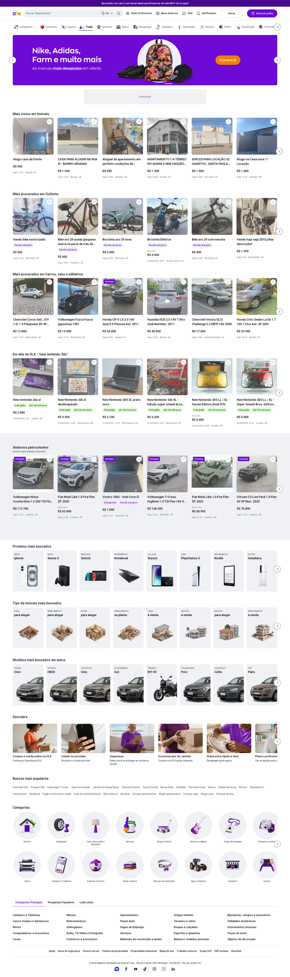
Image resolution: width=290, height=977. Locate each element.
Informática (271, 26)
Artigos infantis (183, 915)
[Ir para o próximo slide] (279, 151)
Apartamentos (129, 915)
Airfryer (243, 787)
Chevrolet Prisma (131, 787)
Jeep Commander (80, 787)
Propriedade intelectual (144, 951)
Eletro (227, 26)
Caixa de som (20, 794)
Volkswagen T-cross (57, 787)
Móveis (209, 26)
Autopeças (145, 26)
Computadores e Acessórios (31, 933)
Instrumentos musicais (242, 927)
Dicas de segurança (69, 951)
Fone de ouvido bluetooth (87, 794)
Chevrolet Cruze (197, 787)
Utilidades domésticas (242, 921)
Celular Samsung (227, 787)
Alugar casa (207, 794)
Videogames (74, 927)
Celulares (167, 26)
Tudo (89, 27)
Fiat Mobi (181, 787)
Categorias (25, 26)
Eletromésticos (76, 921)
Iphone (211, 787)
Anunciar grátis (264, 13)
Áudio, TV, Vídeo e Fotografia (84, 933)
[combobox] (73, 13)
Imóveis (107, 26)
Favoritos (51, 26)
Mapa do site (167, 951)
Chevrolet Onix (20, 787)
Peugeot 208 (37, 787)
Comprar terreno (225, 794)
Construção (247, 26)
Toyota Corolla (150, 787)
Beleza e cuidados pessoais (191, 939)
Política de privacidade (115, 951)
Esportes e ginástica (187, 933)
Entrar (231, 13)
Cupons (71, 26)
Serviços (125, 933)
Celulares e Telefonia (26, 915)
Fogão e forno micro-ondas (57, 794)
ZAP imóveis (221, 951)
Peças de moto (237, 933)
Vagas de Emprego (132, 927)
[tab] (29, 902)
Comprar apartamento (144, 794)
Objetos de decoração (242, 939)
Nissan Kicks (167, 787)
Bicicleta (125, 794)
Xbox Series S (110, 794)
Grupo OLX (206, 951)
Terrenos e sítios (185, 921)
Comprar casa (190, 794)
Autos (125, 26)
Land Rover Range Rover (106, 787)
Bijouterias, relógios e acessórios (249, 915)
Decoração (189, 26)
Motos (17, 927)
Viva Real (236, 951)
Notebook (35, 794)
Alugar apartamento (170, 794)
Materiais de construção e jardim (141, 939)
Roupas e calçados (186, 927)
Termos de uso (91, 951)
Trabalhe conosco (187, 951)
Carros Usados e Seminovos (31, 921)
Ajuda (52, 951)
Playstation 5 (257, 787)
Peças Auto (127, 921)
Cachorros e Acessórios (81, 939)
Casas (17, 939)
